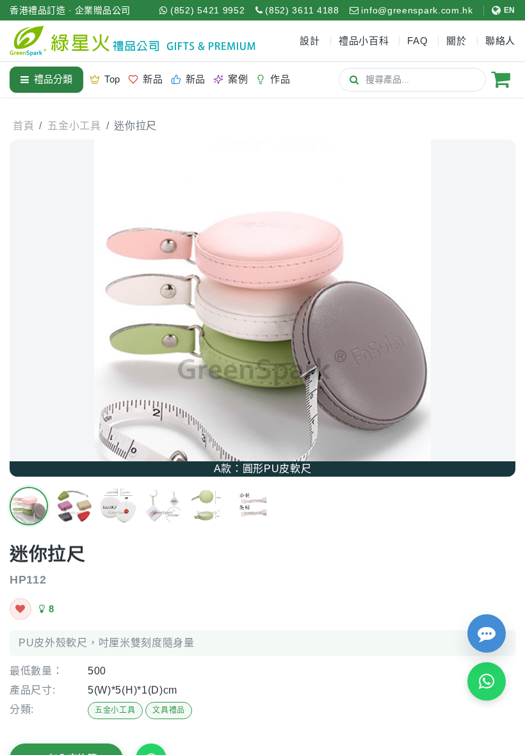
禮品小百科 (364, 40)
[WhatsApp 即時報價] (486, 681)
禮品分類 (53, 79)
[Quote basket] (500, 79)
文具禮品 (168, 710)
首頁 (23, 125)
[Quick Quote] (486, 633)
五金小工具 (115, 710)
